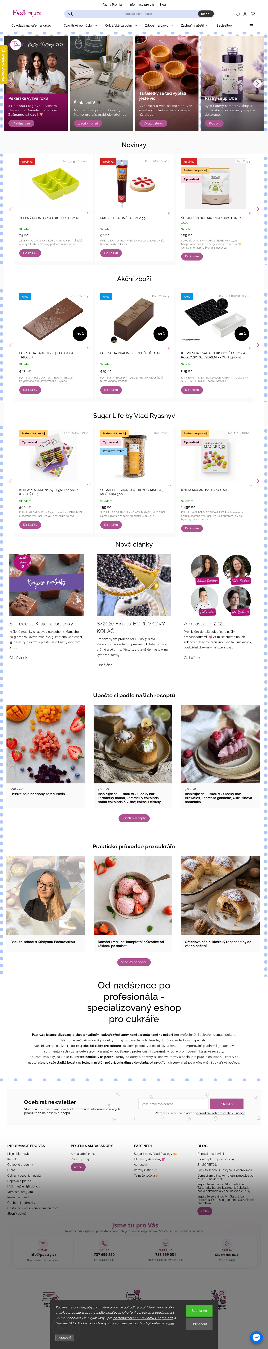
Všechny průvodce (134, 962)
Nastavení (64, 1337)
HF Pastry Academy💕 (149, 1159)
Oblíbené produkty (20, 1164)
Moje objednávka (18, 1153)
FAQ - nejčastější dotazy (23, 1186)
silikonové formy (166, 1057)
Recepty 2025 (80, 1159)
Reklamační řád (18, 1197)
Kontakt (12, 1159)
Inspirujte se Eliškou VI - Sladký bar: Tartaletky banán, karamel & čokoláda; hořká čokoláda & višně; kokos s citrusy (223, 1188)
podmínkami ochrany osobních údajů (219, 1113)
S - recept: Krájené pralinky (216, 1159)
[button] (256, 1337)
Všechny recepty (134, 818)
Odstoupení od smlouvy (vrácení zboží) (33, 1208)
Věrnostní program (20, 1192)
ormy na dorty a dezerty (135, 1057)
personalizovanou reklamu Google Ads (143, 1318)
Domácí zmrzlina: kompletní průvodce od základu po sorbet (225, 1177)
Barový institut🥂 (145, 1170)
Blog (163, 4)
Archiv (78, 1167)
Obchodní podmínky (21, 1202)
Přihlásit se (227, 1104)
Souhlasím (199, 1311)
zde (171, 1323)
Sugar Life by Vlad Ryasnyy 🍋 (155, 1153)
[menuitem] (33, 25)
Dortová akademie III (211, 1153)
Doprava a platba (19, 1181)
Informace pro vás (142, 4)
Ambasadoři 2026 (83, 1153)
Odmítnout (199, 1324)
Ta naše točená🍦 (146, 1175)
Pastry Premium (113, 4)
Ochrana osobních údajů (24, 1175)
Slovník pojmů (16, 1213)
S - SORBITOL (207, 1164)
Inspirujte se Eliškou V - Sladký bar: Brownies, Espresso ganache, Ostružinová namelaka (225, 1200)
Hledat (206, 13)
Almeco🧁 (141, 1164)
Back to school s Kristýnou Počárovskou (224, 1170)
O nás (11, 1170)
